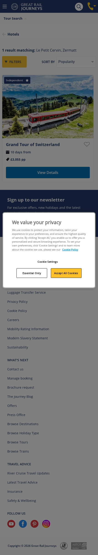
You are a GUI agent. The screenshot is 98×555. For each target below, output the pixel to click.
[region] (49, 250)
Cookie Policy (70, 249)
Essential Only (32, 273)
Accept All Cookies (66, 273)
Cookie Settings (48, 261)
